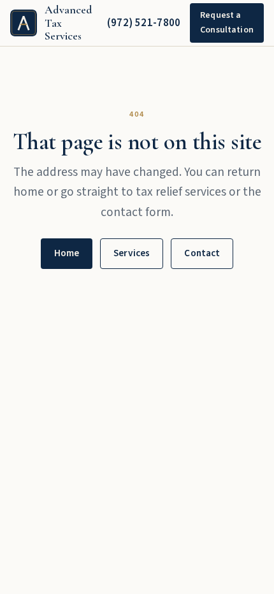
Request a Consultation (227, 22)
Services (131, 253)
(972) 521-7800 (144, 23)
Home (67, 253)
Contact (202, 253)
